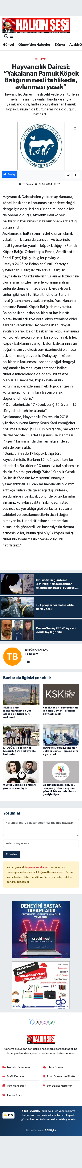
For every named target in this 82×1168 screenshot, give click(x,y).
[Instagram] (44, 1022)
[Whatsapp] (51, 1022)
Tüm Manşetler (16, 1085)
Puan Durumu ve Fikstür (61, 1076)
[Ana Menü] (11, 36)
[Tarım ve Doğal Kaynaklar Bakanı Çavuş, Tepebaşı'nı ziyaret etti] (61, 734)
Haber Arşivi (14, 1095)
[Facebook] (31, 1022)
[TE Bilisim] (12, 656)
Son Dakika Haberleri (59, 1085)
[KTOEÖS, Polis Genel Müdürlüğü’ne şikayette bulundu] (21, 734)
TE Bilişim (50, 1130)
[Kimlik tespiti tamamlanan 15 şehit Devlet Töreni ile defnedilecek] (61, 694)
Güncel (8, 44)
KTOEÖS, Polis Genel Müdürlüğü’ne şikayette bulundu (19, 751)
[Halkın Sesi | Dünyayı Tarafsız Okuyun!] (36, 25)
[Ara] (6, 36)
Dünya (60, 44)
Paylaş (11, 174)
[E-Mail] (28, 662)
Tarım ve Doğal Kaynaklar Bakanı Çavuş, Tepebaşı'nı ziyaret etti (60, 751)
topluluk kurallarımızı (38, 867)
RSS (10, 1115)
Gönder (11, 854)
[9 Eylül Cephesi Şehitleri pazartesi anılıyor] (21, 771)
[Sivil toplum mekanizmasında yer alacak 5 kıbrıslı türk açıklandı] (21, 694)
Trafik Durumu (15, 1076)
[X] (38, 1022)
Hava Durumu (56, 1067)
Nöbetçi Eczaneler (18, 1067)
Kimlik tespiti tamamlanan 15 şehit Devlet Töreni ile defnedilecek (60, 711)
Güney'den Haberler (34, 44)
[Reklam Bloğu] (41, 929)
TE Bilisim (27, 184)
